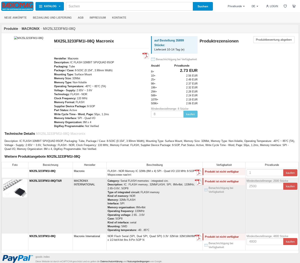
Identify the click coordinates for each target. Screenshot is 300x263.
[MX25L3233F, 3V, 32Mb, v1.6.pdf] (198, 182)
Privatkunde (235, 6)
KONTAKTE (119, 17)
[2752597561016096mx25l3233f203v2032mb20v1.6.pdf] (198, 237)
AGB (80, 17)
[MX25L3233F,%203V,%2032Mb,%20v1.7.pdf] (145, 55)
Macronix (73, 58)
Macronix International (87, 236)
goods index (43, 256)
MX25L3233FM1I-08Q (42, 171)
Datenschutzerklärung (111, 261)
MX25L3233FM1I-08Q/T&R (45, 180)
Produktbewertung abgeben (274, 39)
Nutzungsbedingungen (138, 261)
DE (253, 6)
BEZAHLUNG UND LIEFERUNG (52, 17)
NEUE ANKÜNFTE (15, 17)
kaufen (190, 114)
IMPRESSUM (98, 17)
